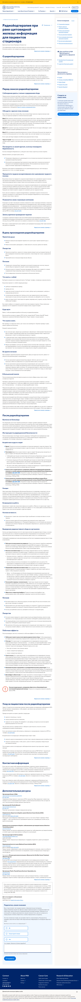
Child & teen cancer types (45, 980)
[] (66, 79)
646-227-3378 (17, 210)
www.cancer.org (7, 814)
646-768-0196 (10, 771)
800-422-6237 (14, 847)
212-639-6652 (11, 732)
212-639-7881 (42, 220)
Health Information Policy (17, 900)
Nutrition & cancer (43, 984)
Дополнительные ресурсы (66, 43)
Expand (73, 20)
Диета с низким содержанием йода (26, 107)
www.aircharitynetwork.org (9, 806)
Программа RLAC (11, 861)
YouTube (8, 986)
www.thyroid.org (7, 828)
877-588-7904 (6, 874)
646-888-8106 (6, 858)
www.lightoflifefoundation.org (10, 836)
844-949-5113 (6, 984)
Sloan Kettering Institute (62, 978)
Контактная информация (65, 41)
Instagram (3, 986)
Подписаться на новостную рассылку (68, 114)
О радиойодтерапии (64, 24)
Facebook (4, 986)
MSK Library (60, 984)
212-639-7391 (16, 472)
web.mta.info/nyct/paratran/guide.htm (12, 795)
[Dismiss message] (77, 2)
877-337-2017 (6, 797)
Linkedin (10, 986)
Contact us (5, 978)
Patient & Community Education (11, 19)
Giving (22, 982)
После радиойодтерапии (65, 34)
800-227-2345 (14, 816)
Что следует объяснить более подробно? (15, 943)
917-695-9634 (29, 2)
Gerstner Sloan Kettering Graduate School (67, 980)
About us (23, 978)
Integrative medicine (44, 982)
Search (74, 7)
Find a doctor (42, 987)
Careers (23, 980)
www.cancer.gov (7, 845)
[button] (42, 7)
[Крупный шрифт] (66, 64)
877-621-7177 (6, 808)
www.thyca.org (6, 872)
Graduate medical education (64, 982)
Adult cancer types (43, 978)
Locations (5, 980)
